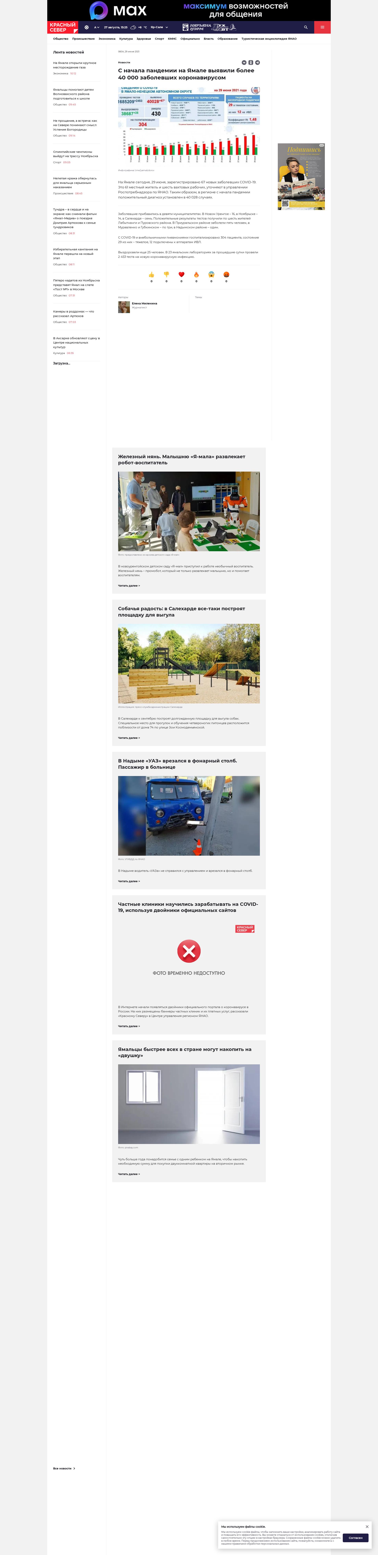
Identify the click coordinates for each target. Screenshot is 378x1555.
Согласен (356, 1538)
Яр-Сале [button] (157, 27)
